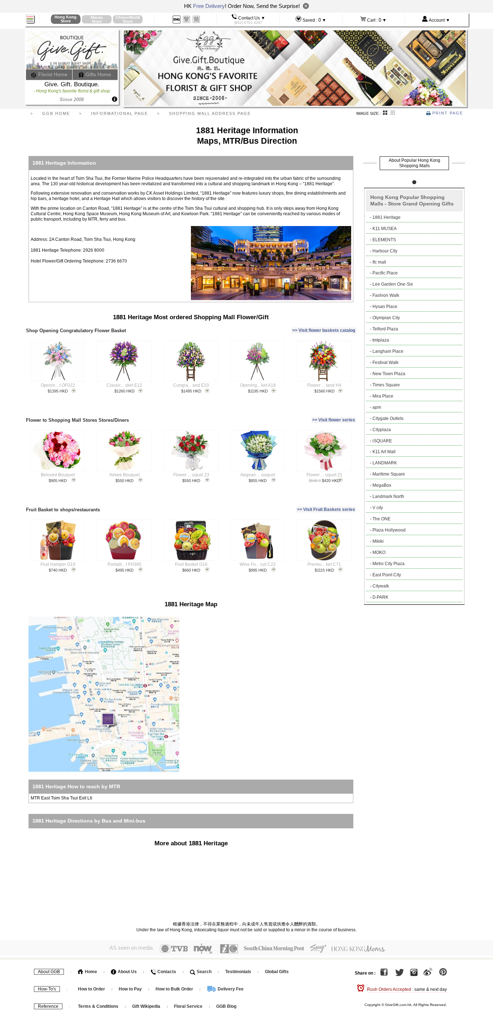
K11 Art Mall (384, 452)
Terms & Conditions (98, 1006)
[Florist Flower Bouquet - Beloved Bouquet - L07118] (57, 450)
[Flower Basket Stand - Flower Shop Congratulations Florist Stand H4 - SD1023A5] (324, 361)
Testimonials (238, 972)
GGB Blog (226, 1006)
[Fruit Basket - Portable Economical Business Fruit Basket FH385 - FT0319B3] (124, 540)
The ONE (381, 519)
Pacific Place (385, 273)
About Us (127, 972)
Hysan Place (384, 306)
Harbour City (384, 251)
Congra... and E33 (191, 385)
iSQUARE (382, 441)
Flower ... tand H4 (324, 385)
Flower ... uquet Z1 (324, 475)
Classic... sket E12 (124, 385)
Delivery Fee (230, 989)
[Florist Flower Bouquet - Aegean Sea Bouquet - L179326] (257, 450)
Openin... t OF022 (58, 385)
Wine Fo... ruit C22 (258, 564)
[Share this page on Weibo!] (427, 973)
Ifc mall (379, 262)
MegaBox (381, 485)
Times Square (386, 385)
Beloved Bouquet (58, 475)
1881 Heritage (386, 217)
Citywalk (380, 586)
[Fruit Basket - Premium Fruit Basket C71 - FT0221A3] (324, 540)
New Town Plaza (388, 374)
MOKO (378, 552)
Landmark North (388, 496)
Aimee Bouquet (124, 475)
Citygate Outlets (387, 418)
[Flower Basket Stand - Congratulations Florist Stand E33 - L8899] (191, 361)
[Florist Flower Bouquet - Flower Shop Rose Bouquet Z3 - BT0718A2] (191, 450)
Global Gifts (277, 972)
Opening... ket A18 (258, 385)
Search (203, 972)
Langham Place (387, 351)
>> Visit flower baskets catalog (323, 330)
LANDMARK (384, 463)
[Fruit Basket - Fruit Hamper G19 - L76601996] (57, 540)
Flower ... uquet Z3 (191, 475)
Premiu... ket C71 (324, 564)
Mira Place (382, 396)
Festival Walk (385, 362)
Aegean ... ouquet (257, 475)
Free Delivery (209, 6)
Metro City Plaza (388, 563)
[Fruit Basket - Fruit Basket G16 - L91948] (191, 540)
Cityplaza (381, 430)
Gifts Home (97, 74)
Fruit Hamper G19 (57, 564)
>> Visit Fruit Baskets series (326, 509)
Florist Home (52, 74)
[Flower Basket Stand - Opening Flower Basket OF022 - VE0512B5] (57, 361)
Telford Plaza (385, 329)
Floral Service (188, 1006)
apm (376, 407)
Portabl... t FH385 (124, 564)
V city (377, 508)
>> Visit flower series (333, 420)
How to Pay (131, 989)
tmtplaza (380, 340)
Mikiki (378, 541)
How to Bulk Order (175, 989)
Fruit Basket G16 (191, 564)
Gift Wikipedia (146, 1006)
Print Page (447, 113)
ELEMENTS (384, 240)
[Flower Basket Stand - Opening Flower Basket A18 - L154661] (257, 361)
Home (90, 972)
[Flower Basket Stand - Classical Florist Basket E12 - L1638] (124, 361)
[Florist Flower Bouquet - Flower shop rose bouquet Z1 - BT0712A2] (324, 450)
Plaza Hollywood (389, 530)
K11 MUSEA (384, 228)
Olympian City (386, 318)
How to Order (91, 989)
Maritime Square (388, 474)
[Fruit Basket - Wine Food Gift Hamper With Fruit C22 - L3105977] (257, 540)
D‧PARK (380, 597)
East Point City (386, 575)
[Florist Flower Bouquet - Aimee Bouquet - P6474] (124, 450)
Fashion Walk (385, 295)
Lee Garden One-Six (392, 284)
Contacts (166, 972)
